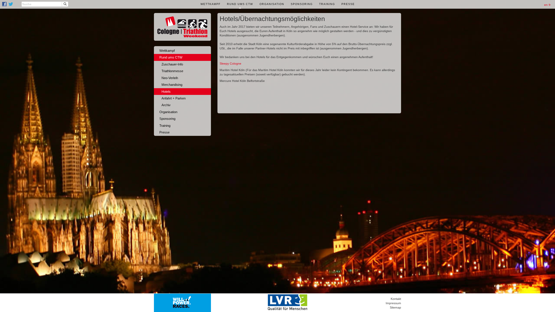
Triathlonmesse (172, 71)
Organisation (272, 4)
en (546, 4)
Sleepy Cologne (230, 63)
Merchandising (172, 84)
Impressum (393, 303)
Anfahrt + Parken (174, 98)
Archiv (166, 105)
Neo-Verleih (170, 78)
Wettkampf (210, 4)
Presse (348, 4)
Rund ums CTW (240, 4)
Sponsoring (302, 4)
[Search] (65, 4)
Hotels (166, 91)
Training (327, 4)
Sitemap (395, 307)
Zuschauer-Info (172, 64)
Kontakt (396, 299)
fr (550, 4)
